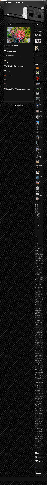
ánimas (38, 252)
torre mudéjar (38, 434)
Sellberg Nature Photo (39, 175)
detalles (42, 297)
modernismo (36, 348)
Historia (36, 325)
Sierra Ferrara (41, 426)
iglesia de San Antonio (37, 329)
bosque (38, 267)
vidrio (40, 444)
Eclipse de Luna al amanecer (40, 105)
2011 (36, 243)
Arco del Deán (41, 253)
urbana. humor (41, 438)
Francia (40, 318)
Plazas (39, 390)
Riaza (36, 416)
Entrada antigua (31, 103)
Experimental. (36, 310)
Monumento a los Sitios (39, 352)
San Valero (39, 421)
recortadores (38, 401)
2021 (36, 210)
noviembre (38, 214)
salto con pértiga (37, 420)
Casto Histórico (38, 277)
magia (35, 342)
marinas (36, 344)
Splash (37, 430)
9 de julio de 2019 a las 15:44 (11, 55)
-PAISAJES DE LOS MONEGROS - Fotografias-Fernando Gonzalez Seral (39, 147)
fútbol (37, 319)
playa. (37, 387)
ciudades (39, 283)
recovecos (42, 401)
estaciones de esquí (40, 308)
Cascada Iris (39, 274)
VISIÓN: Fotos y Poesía (39, 165)
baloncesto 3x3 (41, 260)
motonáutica (41, 353)
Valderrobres (36, 439)
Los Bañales (39, 340)
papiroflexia (36, 369)
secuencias (41, 423)
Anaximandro (7, 88)
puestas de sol (36, 399)
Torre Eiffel (36, 434)
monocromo (41, 350)
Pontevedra (38, 391)
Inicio (19, 103)
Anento (36, 251)
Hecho (40, 324)
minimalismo (36, 347)
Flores (7, 46)
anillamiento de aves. (40, 251)
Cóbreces (42, 284)
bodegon (42, 265)
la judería (41, 334)
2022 (36, 209)
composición (41, 289)
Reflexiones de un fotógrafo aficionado (38, 97)
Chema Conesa (36, 281)
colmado (37, 285)
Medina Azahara (37, 345)
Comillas (36, 289)
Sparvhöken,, (40, 176)
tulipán (42, 436)
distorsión (38, 298)
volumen (42, 446)
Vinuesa (42, 445)
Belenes (39, 263)
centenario (36, 279)
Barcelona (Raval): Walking (40, 157)
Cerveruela (36, 280)
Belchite (36, 263)
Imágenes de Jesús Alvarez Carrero (38, 181)
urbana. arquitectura (37, 438)
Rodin (42, 418)
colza (40, 285)
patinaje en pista (41, 378)
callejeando (38, 269)
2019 (36, 212)
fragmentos (38, 318)
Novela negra (39, 360)
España (41, 305)
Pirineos (40, 386)
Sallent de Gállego (41, 419)
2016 (36, 238)
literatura (42, 339)
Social (42, 428)
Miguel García (7, 65)
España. (42, 306)
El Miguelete (38, 302)
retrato (39, 404)
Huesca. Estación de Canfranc (39, 327)
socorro (38, 429)
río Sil (35, 418)
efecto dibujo (40, 299)
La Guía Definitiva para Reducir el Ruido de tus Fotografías (38, 132)
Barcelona (39, 261)
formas (42, 317)
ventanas (41, 442)
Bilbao (36, 265)
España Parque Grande (37, 306)
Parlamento (40, 370)
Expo (40, 310)
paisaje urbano (41, 365)
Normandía (36, 360)
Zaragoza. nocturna (41, 449)
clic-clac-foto (37, 87)
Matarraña (39, 344)
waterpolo (39, 447)
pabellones (40, 363)
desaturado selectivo (40, 296)
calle (35, 269)
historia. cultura (41, 325)
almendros (38, 250)
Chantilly (42, 280)
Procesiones (39, 393)
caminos (36, 270)
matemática (41, 344)
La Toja (39, 335)
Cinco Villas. (41, 282)
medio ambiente (41, 345)
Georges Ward (39, 321)
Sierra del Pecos (37, 426)
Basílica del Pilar (41, 262)
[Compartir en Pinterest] (17, 45)
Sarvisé (39, 423)
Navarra (42, 358)
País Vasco (38, 364)
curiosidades (39, 294)
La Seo (37, 335)
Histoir (37, 197)
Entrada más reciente (7, 103)
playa (36, 387)
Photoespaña (36, 383)
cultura (36, 294)
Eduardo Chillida (36, 299)
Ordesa (36, 362)
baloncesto (36, 260)
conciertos (42, 290)
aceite (40, 248)
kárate (37, 332)
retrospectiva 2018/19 (39, 409)
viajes (36, 444)
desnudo (39, 297)
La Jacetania (38, 334)
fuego (42, 318)
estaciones (36, 308)
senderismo (39, 424)
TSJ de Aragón (39, 436)
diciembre (38, 213)
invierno (36, 331)
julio (37, 218)
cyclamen (42, 294)
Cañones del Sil (41, 272)
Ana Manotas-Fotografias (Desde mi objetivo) (39, 115)
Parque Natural (39, 374)
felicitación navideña (40, 315)
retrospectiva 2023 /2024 (37, 413)
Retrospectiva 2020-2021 (39, 410)
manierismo (41, 342)
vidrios (42, 444)
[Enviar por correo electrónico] (14, 45)
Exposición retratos (40, 312)
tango (35, 431)
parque (42, 370)
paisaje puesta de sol (37, 365)
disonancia (36, 298)
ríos (38, 418)
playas (38, 387)
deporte (38, 295)
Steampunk (41, 430)
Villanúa (38, 445)
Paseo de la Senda (39, 377)
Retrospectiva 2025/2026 (40, 415)
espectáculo (36, 307)
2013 (36, 241)
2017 (36, 237)
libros (38, 339)
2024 (36, 207)
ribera (41, 416)
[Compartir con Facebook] (16, 45)
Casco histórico (39, 275)
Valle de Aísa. (38, 440)
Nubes (42, 360)
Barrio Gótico (38, 262)
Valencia (39, 439)
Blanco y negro (38, 265)
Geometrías (37, 321)
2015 (36, 239)
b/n (39, 257)
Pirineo (40, 385)
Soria (36, 430)
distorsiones (41, 298)
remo (40, 403)
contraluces (38, 291)
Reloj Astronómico (38, 403)
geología (36, 320)
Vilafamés (36, 445)
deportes (36, 296)
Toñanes (39, 433)
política (36, 391)
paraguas (39, 369)
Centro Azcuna (39, 279)
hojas (38, 326)
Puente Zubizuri (41, 396)
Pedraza (42, 380)
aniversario (40, 252)
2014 (36, 240)
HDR (38, 324)
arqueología (36, 254)
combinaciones (41, 288)
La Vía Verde (41, 335)
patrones (39, 380)
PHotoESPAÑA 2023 (40, 383)
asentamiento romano (37, 256)
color (38, 285)
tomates (38, 433)
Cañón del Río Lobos (37, 272)
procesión (36, 393)
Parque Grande (41, 371)
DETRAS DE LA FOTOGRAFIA (38, 192)
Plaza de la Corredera (37, 388)
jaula (40, 331)
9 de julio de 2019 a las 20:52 (13, 65)
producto (42, 393)
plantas (42, 386)
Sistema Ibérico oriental (39, 428)
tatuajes (40, 431)
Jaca (39, 331)
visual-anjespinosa (38, 170)
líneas (40, 339)
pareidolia (36, 370)
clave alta (39, 284)
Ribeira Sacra (38, 416)
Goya (40, 322)
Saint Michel (38, 419)
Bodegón (37, 266)
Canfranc (42, 271)
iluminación (41, 329)
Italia (38, 331)
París (38, 370)
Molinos (39, 348)
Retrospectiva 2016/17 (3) (40, 408)
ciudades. (37, 284)
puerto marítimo (40, 398)
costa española (40, 292)
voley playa (36, 446)
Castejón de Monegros (40, 276)
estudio (36, 309)
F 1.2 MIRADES (38, 186)
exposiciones (36, 313)
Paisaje (41, 364)
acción (38, 248)
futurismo (40, 319)
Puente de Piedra (37, 395)
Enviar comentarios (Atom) (20, 105)
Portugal (42, 391)
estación (42, 307)
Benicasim (42, 263)
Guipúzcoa (36, 324)
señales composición (37, 425)
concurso (36, 291)
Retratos (42, 404)
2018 (36, 236)
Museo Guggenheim (38, 356)
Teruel (39, 432)
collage (36, 285)
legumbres (38, 338)
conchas (36, 290)
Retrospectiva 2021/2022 (39, 411)
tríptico (36, 436)
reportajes (42, 403)
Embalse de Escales (40, 304)
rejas (35, 403)
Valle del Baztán (37, 441)
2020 (36, 211)
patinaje (38, 378)
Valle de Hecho (41, 440)
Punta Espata (39, 399)
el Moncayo (41, 302)
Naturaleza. (40, 358)
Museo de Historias (38, 355)
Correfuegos (36, 292)
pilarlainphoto (38, 160)
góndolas (36, 322)
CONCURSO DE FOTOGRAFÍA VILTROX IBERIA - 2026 (40, 194)
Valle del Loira (41, 441)
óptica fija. (37, 92)
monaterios (36, 350)
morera (36, 353)
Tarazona (38, 431)
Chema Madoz (39, 281)
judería (36, 332)
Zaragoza (41, 448)
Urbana (39, 437)
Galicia (42, 319)
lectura (36, 338)
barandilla (36, 261)
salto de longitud (41, 420)
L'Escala (39, 332)
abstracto (36, 248)
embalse (36, 304)
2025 (36, 206)
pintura (36, 385)
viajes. (38, 444)
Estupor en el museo (38, 228)
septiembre (38, 216)
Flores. (40, 317)
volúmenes (36, 447)
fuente (36, 319)
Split (39, 430)
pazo (40, 380)
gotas (37, 322)
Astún (42, 256)
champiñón (39, 280)
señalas (42, 424)
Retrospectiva (36, 405)
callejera (42, 269)
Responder (7, 63)
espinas (39, 307)
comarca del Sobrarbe (40, 287)
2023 (36, 208)
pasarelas (36, 377)
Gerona (42, 321)
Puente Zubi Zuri (37, 396)
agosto (37, 217)
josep (6, 55)
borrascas (36, 267)
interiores (42, 330)
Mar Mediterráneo (37, 343)
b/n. (40, 257)
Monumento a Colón (40, 351)
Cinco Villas (38, 282)
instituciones (39, 330)
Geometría (38, 320)
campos (42, 270)
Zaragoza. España (37, 449)
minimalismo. (41, 347)
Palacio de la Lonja (40, 367)
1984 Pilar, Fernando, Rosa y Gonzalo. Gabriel (40, 199)
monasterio (42, 348)
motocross (38, 353)
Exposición (36, 311)
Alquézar (41, 250)
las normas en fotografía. (39, 337)
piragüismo (38, 385)
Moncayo (39, 350)
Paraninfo (42, 369)
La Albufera (41, 332)
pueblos (38, 394)
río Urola (37, 418)
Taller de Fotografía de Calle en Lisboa (40, 137)
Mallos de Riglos (38, 342)
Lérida (39, 338)
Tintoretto (36, 433)
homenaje (41, 326)
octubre (38, 215)
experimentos (39, 310)
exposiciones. (40, 313)
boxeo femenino (41, 267)
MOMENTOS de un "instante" (38, 155)
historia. (38, 325)
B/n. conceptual (39, 258)
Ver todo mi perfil (37, 50)
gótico (38, 322)
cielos (42, 281)
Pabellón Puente (37, 363)
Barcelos (42, 261)
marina (42, 343)
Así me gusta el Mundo (39, 71)
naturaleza (36, 358)
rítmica (39, 418)
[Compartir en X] (15, 45)
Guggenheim (41, 323)
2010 (36, 244)
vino (40, 445)
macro (37, 341)
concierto (39, 290)
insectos (36, 330)
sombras (41, 429)
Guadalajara (36, 323)
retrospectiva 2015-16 (37, 406)
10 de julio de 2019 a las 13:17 (13, 88)
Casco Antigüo (36, 275)
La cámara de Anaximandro (13, 3)
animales (36, 252)
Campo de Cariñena (39, 270)
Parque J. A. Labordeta (38, 372)
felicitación (36, 315)
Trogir (37, 436)
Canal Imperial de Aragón (37, 271)
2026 (36, 205)
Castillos (36, 277)
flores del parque (37, 317)
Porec (40, 391)
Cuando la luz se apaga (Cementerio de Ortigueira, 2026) (40, 99)
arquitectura (40, 254)
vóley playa (39, 446)
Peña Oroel (39, 382)
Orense (38, 362)
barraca (36, 262)
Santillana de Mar (36, 423)
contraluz (41, 291)
